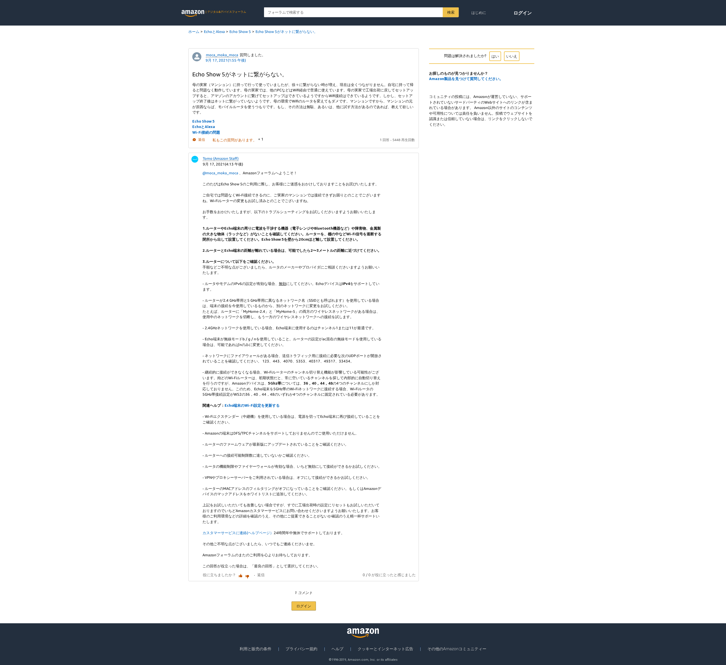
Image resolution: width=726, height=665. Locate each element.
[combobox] (361, 12)
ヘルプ (337, 649)
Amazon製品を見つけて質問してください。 (466, 78)
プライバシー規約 (301, 649)
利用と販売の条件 (255, 649)
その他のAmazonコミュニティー (456, 649)
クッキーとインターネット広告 (385, 649)
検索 (450, 12)
